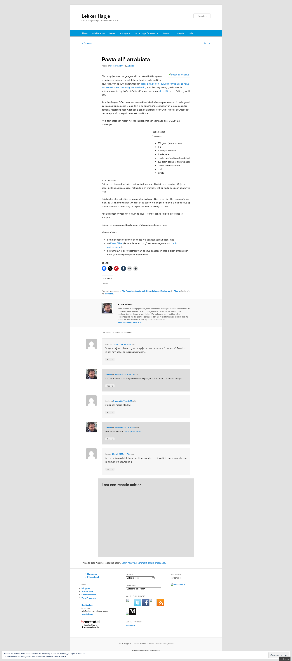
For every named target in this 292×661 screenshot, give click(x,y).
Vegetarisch (140, 291)
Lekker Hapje (96, 16)
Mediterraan (165, 291)
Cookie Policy (60, 656)
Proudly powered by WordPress (146, 650)
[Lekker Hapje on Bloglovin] (127, 614)
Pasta (148, 291)
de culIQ (164, 91)
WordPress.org (89, 597)
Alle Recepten (98, 33)
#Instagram (125, 33)
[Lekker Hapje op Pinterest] (153, 605)
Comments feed (89, 594)
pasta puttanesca (132, 431)
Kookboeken (87, 605)
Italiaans (156, 291)
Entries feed (87, 591)
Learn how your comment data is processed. (144, 562)
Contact (166, 33)
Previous (87, 43)
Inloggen (86, 588)
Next (207, 43)
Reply (110, 359)
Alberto (130, 65)
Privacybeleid (93, 577)
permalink (109, 293)
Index (191, 33)
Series (112, 33)
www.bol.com (87, 614)
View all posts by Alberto (130, 322)
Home (84, 33)
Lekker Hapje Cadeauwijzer (146, 33)
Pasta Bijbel (116, 243)
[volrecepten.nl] (178, 584)
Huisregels (179, 33)
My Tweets (130, 625)
